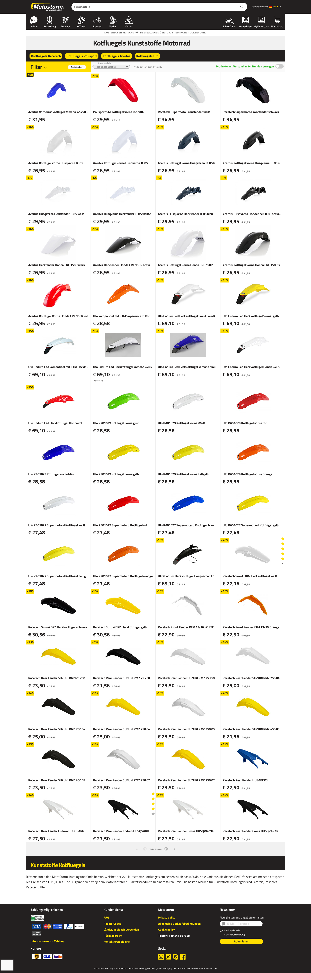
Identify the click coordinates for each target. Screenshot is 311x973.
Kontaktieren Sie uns (117, 941)
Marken (113, 26)
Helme (33, 26)
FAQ (106, 917)
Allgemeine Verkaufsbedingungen (179, 923)
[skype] (175, 957)
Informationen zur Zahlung (47, 941)
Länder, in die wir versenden (121, 929)
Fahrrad (97, 26)
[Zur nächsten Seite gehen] (166, 848)
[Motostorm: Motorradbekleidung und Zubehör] (48, 6)
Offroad (81, 26)
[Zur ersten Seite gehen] (137, 848)
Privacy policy (166, 917)
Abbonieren (241, 941)
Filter (36, 67)
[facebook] (183, 957)
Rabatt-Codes (112, 923)
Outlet (128, 26)
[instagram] (161, 957)
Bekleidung (50, 26)
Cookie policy (166, 929)
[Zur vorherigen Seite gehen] (145, 848)
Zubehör (65, 26)
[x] (168, 957)
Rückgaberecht (113, 935)
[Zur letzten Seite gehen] (174, 848)
